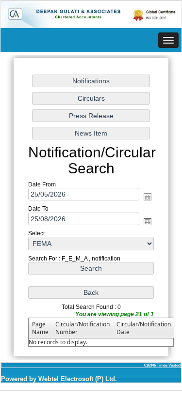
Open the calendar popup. (147, 197)
